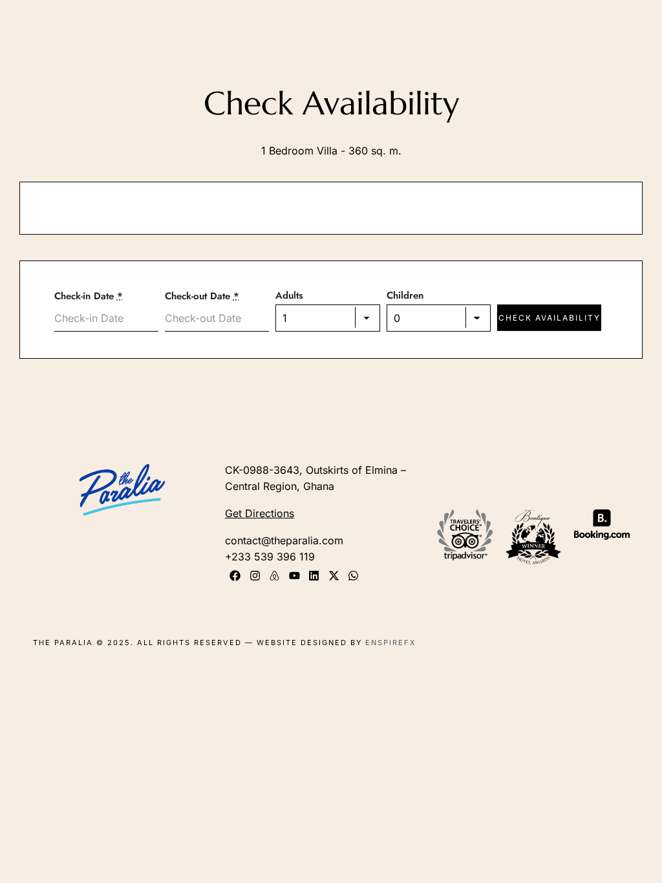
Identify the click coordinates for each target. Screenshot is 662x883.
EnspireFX (390, 642)
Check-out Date (202, 296)
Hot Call (514, 39)
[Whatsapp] (354, 576)
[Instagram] (255, 576)
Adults (289, 295)
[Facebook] (235, 576)
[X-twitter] (334, 576)
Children (405, 295)
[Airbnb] (274, 576)
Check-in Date (88, 296)
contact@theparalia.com (284, 540)
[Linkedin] (314, 576)
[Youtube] (294, 576)
